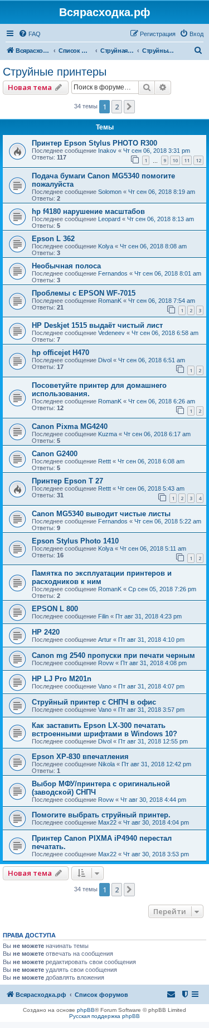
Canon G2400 (54, 454)
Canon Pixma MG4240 (70, 426)
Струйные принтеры (54, 72)
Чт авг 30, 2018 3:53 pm (156, 854)
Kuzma (107, 434)
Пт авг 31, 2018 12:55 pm (153, 741)
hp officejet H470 (60, 352)
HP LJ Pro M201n (61, 679)
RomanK (109, 300)
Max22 (107, 822)
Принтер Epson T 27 (67, 481)
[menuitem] (29, 34)
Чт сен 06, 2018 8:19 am (161, 191)
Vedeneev (111, 333)
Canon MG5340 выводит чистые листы (101, 514)
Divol (104, 360)
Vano (104, 686)
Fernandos (113, 273)
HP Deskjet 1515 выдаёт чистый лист (97, 325)
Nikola (106, 764)
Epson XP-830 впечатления (80, 756)
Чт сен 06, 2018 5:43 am (151, 488)
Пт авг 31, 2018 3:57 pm (151, 709)
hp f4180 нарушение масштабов (88, 211)
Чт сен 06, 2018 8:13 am (160, 219)
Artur (104, 639)
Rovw (106, 663)
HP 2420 (46, 632)
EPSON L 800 (55, 609)
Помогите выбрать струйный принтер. (101, 815)
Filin (103, 616)
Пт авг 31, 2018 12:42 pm (156, 764)
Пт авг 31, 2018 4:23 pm (148, 616)
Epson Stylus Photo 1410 (75, 541)
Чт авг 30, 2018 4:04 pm (156, 822)
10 (175, 160)
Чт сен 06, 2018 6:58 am (165, 333)
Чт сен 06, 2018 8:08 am (153, 246)
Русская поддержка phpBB (104, 1016)
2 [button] (117, 107)
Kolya (105, 246)
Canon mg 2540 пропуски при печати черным (113, 655)
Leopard (109, 219)
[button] (129, 106)
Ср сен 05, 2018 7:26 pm (162, 589)
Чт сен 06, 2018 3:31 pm (156, 150)
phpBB (86, 1010)
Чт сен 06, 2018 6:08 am (151, 461)
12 (198, 160)
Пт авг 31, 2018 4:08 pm (153, 663)
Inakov (107, 150)
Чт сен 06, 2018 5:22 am (167, 521)
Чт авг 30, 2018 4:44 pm (153, 799)
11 (186, 160)
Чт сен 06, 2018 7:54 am (161, 300)
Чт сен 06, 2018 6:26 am (161, 401)
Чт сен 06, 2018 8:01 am (167, 273)
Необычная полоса (66, 266)
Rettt (104, 461)
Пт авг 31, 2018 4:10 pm (151, 639)
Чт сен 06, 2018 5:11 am (153, 548)
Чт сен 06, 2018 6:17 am (157, 434)
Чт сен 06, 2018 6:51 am (151, 360)
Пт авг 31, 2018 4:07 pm (151, 686)
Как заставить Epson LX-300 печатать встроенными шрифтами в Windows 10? (104, 729)
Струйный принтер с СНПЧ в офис (94, 702)
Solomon (109, 191)
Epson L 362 (53, 238)
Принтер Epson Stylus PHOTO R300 (94, 143)
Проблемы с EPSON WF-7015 (83, 293)
